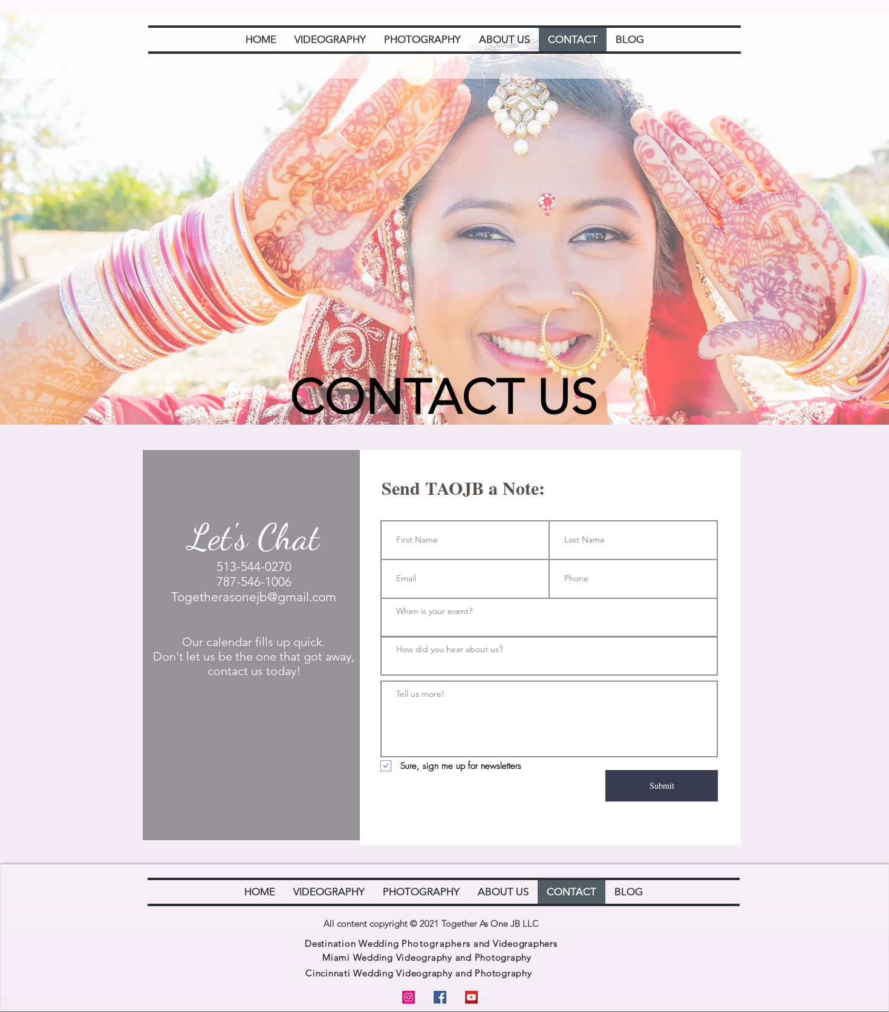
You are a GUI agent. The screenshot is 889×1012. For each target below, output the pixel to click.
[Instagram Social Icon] (408, 997)
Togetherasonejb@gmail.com (253, 596)
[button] (330, 39)
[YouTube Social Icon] (471, 997)
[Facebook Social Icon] (440, 997)
